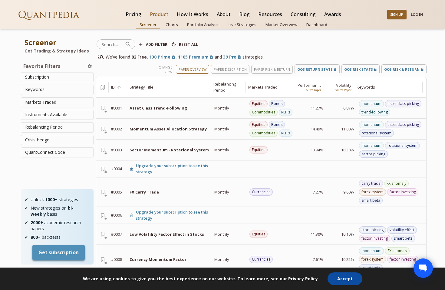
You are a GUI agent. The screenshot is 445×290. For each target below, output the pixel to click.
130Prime (159, 57)
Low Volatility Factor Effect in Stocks (167, 234)
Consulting (303, 14)
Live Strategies (242, 24)
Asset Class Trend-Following (158, 108)
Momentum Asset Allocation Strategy (168, 129)
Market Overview (281, 24)
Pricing (133, 14)
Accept (345, 279)
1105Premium (193, 57)
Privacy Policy (303, 279)
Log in (417, 14)
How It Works (192, 14)
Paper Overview (192, 69)
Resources (270, 14)
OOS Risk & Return (402, 69)
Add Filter (156, 44)
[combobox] (57, 77)
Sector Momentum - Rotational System (169, 150)
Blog (244, 14)
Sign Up (396, 14)
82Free (139, 57)
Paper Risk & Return (272, 69)
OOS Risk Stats (358, 69)
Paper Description (230, 69)
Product (159, 14)
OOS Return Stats (315, 69)
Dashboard (316, 24)
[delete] (90, 66)
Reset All (188, 44)
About (224, 14)
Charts (172, 24)
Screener (148, 24)
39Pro (229, 57)
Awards (332, 14)
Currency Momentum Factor (158, 259)
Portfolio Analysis (203, 24)
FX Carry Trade (144, 192)
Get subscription (58, 252)
